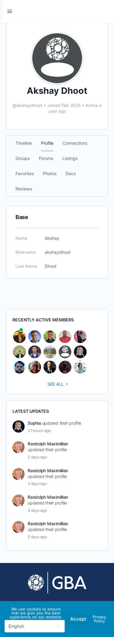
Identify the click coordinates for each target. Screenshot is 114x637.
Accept (78, 619)
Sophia (34, 423)
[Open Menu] (9, 11)
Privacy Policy (99, 618)
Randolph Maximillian (48, 443)
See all (55, 384)
